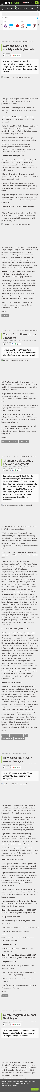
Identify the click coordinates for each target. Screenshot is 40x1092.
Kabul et (34, 1089)
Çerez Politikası (12, 1085)
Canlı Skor (4, 17)
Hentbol (23, 753)
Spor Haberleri (5, 42)
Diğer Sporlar (16, 42)
